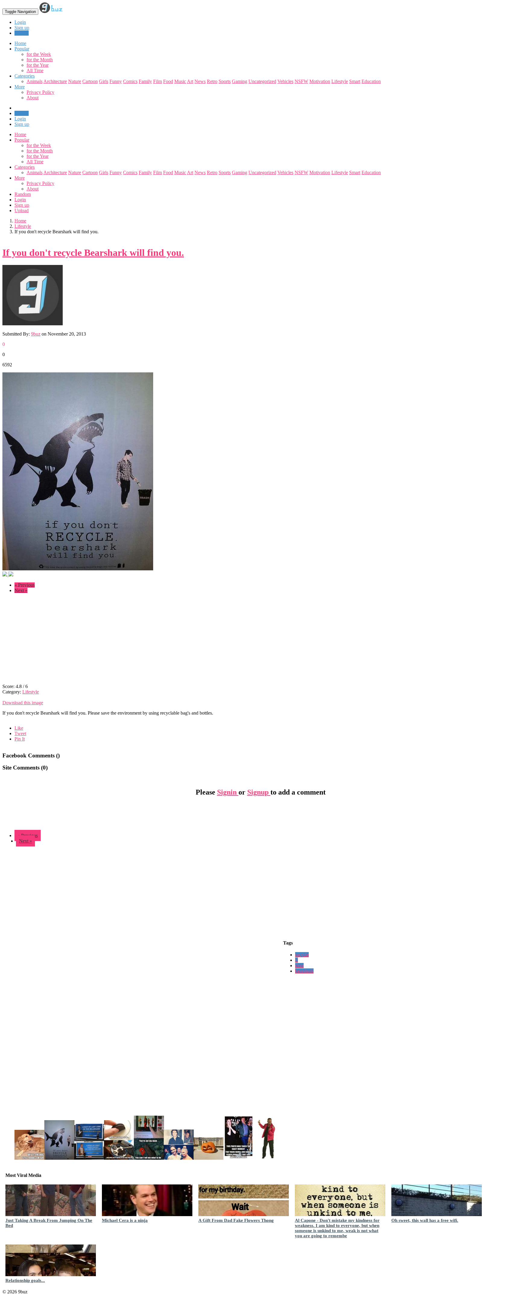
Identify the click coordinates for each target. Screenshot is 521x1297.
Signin (227, 792)
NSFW (301, 81)
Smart (354, 81)
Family (145, 81)
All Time (35, 70)
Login (20, 22)
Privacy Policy (40, 92)
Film (157, 81)
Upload (21, 33)
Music (180, 81)
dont (299, 965)
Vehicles (285, 81)
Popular (21, 139)
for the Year (38, 65)
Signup (258, 792)
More (19, 86)
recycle (302, 954)
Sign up (21, 27)
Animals (35, 81)
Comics (130, 81)
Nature (74, 81)
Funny (115, 81)
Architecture (55, 81)
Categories (24, 167)
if (296, 960)
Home (20, 134)
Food (168, 81)
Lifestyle (339, 81)
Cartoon (90, 81)
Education (371, 81)
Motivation (319, 81)
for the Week (39, 54)
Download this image (22, 702)
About (33, 97)
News (200, 81)
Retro (212, 81)
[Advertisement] (53, 640)
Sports (225, 81)
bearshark (304, 971)
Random (22, 194)
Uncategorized (262, 81)
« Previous (24, 585)
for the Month (40, 59)
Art (190, 81)
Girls (103, 81)
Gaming (239, 81)
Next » (20, 590)
